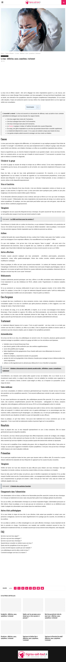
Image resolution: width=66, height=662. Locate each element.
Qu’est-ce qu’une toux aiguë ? (10, 536)
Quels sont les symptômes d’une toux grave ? (14, 545)
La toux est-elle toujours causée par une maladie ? (16, 548)
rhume (11, 126)
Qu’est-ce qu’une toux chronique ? (11, 541)
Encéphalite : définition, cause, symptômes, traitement (9, 615)
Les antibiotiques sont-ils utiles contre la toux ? (15, 550)
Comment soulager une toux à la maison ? (14, 552)
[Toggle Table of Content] (37, 107)
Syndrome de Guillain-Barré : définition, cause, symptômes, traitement (30, 638)
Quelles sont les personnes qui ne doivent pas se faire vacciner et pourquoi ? (31, 616)
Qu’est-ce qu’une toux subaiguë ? (11, 538)
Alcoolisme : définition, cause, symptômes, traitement (8, 637)
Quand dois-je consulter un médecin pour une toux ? (17, 543)
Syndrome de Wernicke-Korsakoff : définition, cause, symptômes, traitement (54, 638)
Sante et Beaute (4, 56)
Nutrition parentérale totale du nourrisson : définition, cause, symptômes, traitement (53, 616)
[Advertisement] (33, 78)
